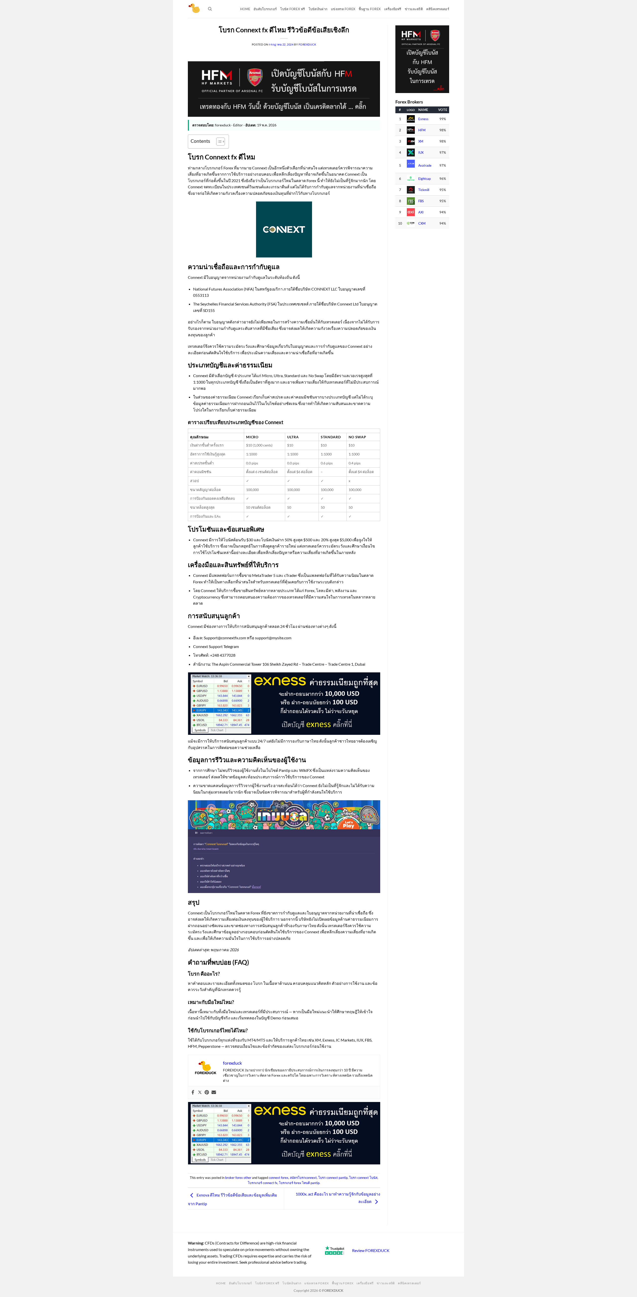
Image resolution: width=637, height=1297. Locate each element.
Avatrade (424, 165)
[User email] (214, 1092)
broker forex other (238, 1178)
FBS (421, 201)
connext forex (278, 1178)
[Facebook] (193, 1092)
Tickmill (423, 190)
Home (245, 9)
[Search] (210, 9)
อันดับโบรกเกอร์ (265, 9)
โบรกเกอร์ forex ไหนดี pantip (299, 1183)
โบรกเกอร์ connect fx (262, 1183)
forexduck (307, 44)
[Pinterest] (207, 1092)
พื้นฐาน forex (370, 9)
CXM (421, 223)
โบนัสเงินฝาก (318, 9)
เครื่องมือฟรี (392, 9)
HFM (421, 130)
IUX (421, 152)
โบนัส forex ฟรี (292, 9)
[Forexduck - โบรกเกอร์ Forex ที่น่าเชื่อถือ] (194, 8)
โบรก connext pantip (333, 1178)
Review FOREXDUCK (370, 1250)
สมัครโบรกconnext (303, 1178)
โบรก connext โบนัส (363, 1178)
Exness (423, 119)
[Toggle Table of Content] (218, 141)
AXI (421, 212)
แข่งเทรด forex (343, 9)
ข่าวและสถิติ (414, 9)
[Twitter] (200, 1092)
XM (420, 141)
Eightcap (424, 179)
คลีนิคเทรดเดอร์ (437, 9)
